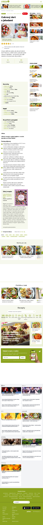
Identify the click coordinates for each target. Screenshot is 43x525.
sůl (4, 102)
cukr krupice (6, 87)
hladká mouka (7, 86)
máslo (5, 92)
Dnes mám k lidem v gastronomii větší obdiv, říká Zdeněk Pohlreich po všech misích (31, 405)
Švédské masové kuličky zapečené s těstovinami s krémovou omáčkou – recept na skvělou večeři (12, 337)
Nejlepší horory (19, 493)
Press (13, 508)
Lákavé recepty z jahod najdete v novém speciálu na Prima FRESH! (12, 137)
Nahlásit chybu (5, 521)
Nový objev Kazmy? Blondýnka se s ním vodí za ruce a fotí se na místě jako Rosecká (32, 457)
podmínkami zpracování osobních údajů (19, 360)
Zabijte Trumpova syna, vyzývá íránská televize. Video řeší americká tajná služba (10, 395)
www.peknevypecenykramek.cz (9, 227)
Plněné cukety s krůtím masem (34, 20)
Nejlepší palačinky (22, 498)
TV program (25, 493)
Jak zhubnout (5, 493)
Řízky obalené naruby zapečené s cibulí (33, 71)
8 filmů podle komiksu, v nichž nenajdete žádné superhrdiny (10, 452)
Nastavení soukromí (15, 521)
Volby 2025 (36, 494)
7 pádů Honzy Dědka (29, 494)
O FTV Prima (4, 507)
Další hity (39, 13)
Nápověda (13, 516)
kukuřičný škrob (7, 114)
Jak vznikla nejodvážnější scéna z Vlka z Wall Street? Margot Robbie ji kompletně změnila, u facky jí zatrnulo (11, 457)
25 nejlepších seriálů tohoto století (8, 445)
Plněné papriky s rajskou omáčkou (34, 41)
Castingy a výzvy (14, 510)
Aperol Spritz (32, 34)
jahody (5, 110)
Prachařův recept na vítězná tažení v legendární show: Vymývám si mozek (31, 400)
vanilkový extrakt (7, 97)
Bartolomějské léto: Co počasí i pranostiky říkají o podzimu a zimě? (10, 483)
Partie (35, 493)
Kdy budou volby (8, 494)
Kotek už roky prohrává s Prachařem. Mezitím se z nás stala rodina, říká (31, 395)
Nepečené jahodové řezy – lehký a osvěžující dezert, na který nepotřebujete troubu (36, 6)
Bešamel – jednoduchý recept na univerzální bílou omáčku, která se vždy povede (31, 431)
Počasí (39, 493)
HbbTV (4, 512)
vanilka (5, 125)
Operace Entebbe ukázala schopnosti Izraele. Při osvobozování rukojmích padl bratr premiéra (10, 426)
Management (14, 507)
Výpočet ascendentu (36, 496)
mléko (5, 91)
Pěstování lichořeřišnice (27, 496)
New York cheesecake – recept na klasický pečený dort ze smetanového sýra (35, 99)
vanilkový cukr (7, 89)
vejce (5, 94)
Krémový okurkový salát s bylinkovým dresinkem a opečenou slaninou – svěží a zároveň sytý (8, 256)
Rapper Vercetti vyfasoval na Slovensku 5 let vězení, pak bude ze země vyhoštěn (32, 452)
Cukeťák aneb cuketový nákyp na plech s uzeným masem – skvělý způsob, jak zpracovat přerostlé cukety (15, 7)
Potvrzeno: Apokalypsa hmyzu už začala (9, 419)
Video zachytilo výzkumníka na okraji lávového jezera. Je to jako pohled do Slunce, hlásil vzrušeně (11, 431)
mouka (5, 101)
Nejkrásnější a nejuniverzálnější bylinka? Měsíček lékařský (11, 472)
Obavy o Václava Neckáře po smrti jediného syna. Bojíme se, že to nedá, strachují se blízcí (10, 405)
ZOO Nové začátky (15, 494)
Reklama (4, 510)
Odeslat (22, 357)
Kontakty (13, 512)
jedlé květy (6, 128)
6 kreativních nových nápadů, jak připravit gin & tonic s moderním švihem (34, 109)
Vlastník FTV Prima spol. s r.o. (6, 519)
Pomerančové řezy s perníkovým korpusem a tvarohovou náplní (34, 80)
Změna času (31, 493)
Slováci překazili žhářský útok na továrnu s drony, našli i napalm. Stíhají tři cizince (10, 400)
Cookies (4, 516)
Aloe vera (20, 496)
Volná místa (4, 508)
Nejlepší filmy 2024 (12, 493)
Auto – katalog (22, 494)
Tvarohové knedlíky (14, 498)
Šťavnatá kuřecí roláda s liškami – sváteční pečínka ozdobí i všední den (26, 256)
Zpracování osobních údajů (15, 515)
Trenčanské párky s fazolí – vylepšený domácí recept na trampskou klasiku (34, 90)
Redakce (13, 518)
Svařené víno (5, 496)
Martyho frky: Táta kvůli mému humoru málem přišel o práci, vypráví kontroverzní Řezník (32, 446)
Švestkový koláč (29, 498)
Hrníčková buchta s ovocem (35, 27)
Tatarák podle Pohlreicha (13, 496)
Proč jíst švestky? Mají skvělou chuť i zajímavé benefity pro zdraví (10, 477)
